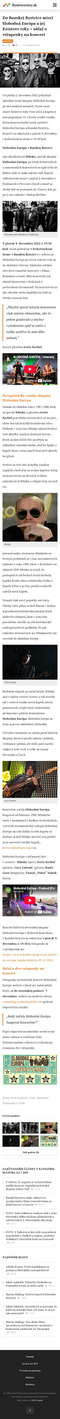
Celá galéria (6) (31, 1152)
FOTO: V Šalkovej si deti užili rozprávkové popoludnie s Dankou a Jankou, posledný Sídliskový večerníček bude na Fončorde (31, 1235)
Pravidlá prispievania (30, 1370)
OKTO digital (37, 1400)
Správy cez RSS (30, 1363)
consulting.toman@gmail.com (22, 1002)
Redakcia (30, 1384)
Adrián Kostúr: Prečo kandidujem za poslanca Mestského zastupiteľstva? (27, 1268)
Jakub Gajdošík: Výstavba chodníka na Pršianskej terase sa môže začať (28, 1283)
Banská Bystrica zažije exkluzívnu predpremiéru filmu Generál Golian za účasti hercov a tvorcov (29, 1201)
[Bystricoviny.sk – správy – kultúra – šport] (20, 5)
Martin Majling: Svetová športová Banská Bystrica (31, 1296)
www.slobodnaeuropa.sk (19, 848)
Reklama (30, 1377)
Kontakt (30, 1356)
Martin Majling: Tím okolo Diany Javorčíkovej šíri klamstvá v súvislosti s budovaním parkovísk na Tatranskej (29, 1325)
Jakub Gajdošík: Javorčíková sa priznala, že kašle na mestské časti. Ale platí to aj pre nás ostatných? (31, 1310)
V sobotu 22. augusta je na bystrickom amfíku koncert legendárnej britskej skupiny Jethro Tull (29, 1185)
